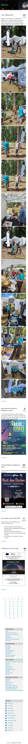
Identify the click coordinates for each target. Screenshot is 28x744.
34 (13, 611)
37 (5, 613)
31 (21, 609)
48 (14, 618)
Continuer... (4, 401)
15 (17, 601)
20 (17, 604)
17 (5, 604)
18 (9, 604)
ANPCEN (7, 648)
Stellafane (7, 679)
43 (9, 616)
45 (17, 616)
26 (21, 606)
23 (9, 606)
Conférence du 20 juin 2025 (9, 548)
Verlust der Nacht (9, 656)
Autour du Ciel (8, 666)
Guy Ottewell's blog (10, 669)
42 (5, 616)
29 (13, 609)
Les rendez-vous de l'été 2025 (10, 518)
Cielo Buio (7, 653)
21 (21, 604)
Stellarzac (7, 636)
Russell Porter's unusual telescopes (14, 690)
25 (17, 606)
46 (21, 616)
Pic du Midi (8, 647)
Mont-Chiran (8, 637)
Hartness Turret (9, 682)
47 (9, 618)
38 (9, 613)
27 (5, 609)
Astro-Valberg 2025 (7, 15)
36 (21, 611)
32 (5, 611)
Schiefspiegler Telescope (11, 687)
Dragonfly (7, 681)
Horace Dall (8, 684)
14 (13, 601)
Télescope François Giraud (12, 634)
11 (22, 599)
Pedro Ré (7, 674)
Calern (7, 631)
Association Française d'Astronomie (14, 661)
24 (13, 606)
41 (21, 613)
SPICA (4, 5)
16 (21, 601)
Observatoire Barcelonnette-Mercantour (12, 639)
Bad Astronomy (9, 668)
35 (17, 611)
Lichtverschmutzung (10, 655)
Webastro (7, 665)
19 (13, 604)
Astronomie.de (9, 672)
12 (5, 601)
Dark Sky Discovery (10, 650)
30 (17, 609)
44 (13, 616)
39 (13, 613)
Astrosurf (7, 663)
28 (9, 609)
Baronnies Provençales (11, 632)
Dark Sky (7, 645)
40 (17, 613)
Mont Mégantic (9, 652)
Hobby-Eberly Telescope (11, 685)
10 (18, 599)
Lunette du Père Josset (11, 688)
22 (5, 606)
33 (9, 611)
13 (9, 601)
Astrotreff (7, 671)
